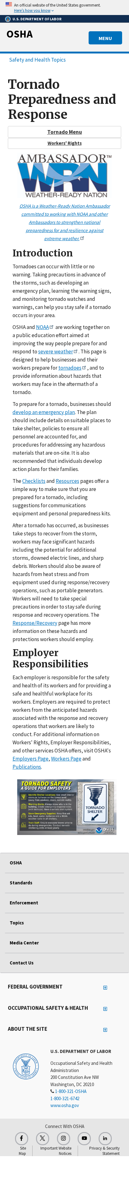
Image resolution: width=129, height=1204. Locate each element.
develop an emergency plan (44, 412)
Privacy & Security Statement (104, 1151)
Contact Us (22, 963)
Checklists (33, 481)
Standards (21, 883)
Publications (27, 766)
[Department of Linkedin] (105, 1138)
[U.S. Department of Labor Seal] (25, 1066)
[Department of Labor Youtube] (84, 1138)
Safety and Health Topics (37, 59)
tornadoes (69, 367)
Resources (67, 481)
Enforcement (24, 903)
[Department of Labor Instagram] (63, 1138)
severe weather (55, 351)
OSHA (19, 33)
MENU (105, 38)
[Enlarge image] (66, 807)
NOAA (42, 327)
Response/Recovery (35, 623)
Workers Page (66, 758)
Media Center (24, 943)
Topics (17, 923)
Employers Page (31, 758)
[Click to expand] (64, 7)
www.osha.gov (64, 1105)
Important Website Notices (55, 1151)
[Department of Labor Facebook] (21, 1138)
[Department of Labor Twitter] (42, 1138)
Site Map (22, 1151)
